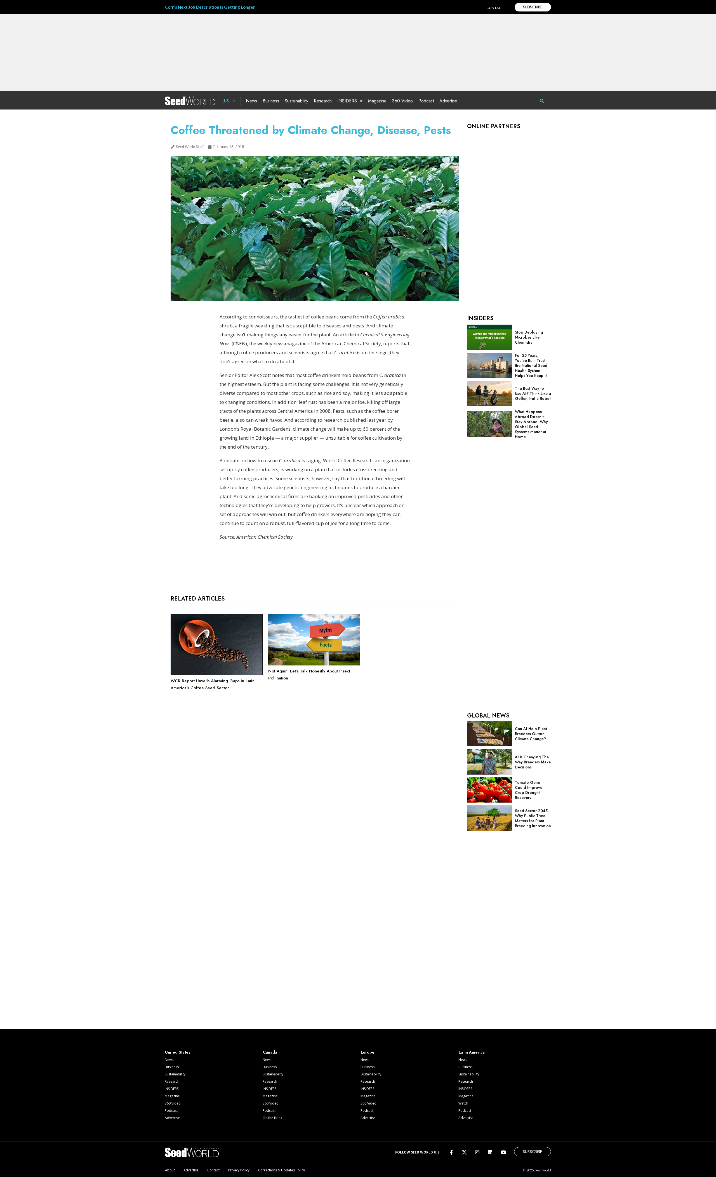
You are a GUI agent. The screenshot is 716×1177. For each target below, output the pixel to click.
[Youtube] (503, 1152)
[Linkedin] (490, 1152)
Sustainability (296, 101)
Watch (463, 1103)
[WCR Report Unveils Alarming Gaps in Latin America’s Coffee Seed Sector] (217, 674)
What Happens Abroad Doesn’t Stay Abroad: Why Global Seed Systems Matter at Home (531, 424)
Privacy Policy (238, 1170)
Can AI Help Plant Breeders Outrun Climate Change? (531, 734)
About (170, 1170)
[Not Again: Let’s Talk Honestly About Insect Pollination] (314, 664)
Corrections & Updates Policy (281, 1170)
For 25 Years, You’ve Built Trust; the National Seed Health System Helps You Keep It (531, 365)
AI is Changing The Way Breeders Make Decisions (533, 762)
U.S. (226, 101)
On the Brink (272, 1117)
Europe (368, 1052)
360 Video (402, 101)
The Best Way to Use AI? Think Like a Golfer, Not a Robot (533, 393)
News (251, 101)
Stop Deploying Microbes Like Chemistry (529, 337)
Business (271, 101)
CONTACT (494, 8)
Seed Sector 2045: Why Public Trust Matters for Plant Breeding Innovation (533, 818)
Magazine (377, 101)
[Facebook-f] (451, 1152)
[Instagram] (477, 1152)
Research (323, 101)
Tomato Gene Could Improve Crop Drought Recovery (528, 790)
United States (177, 1052)
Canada (270, 1052)
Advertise (448, 101)
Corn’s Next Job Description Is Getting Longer (210, 7)
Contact (213, 1170)
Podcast (426, 101)
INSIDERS (347, 101)
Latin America (472, 1052)
